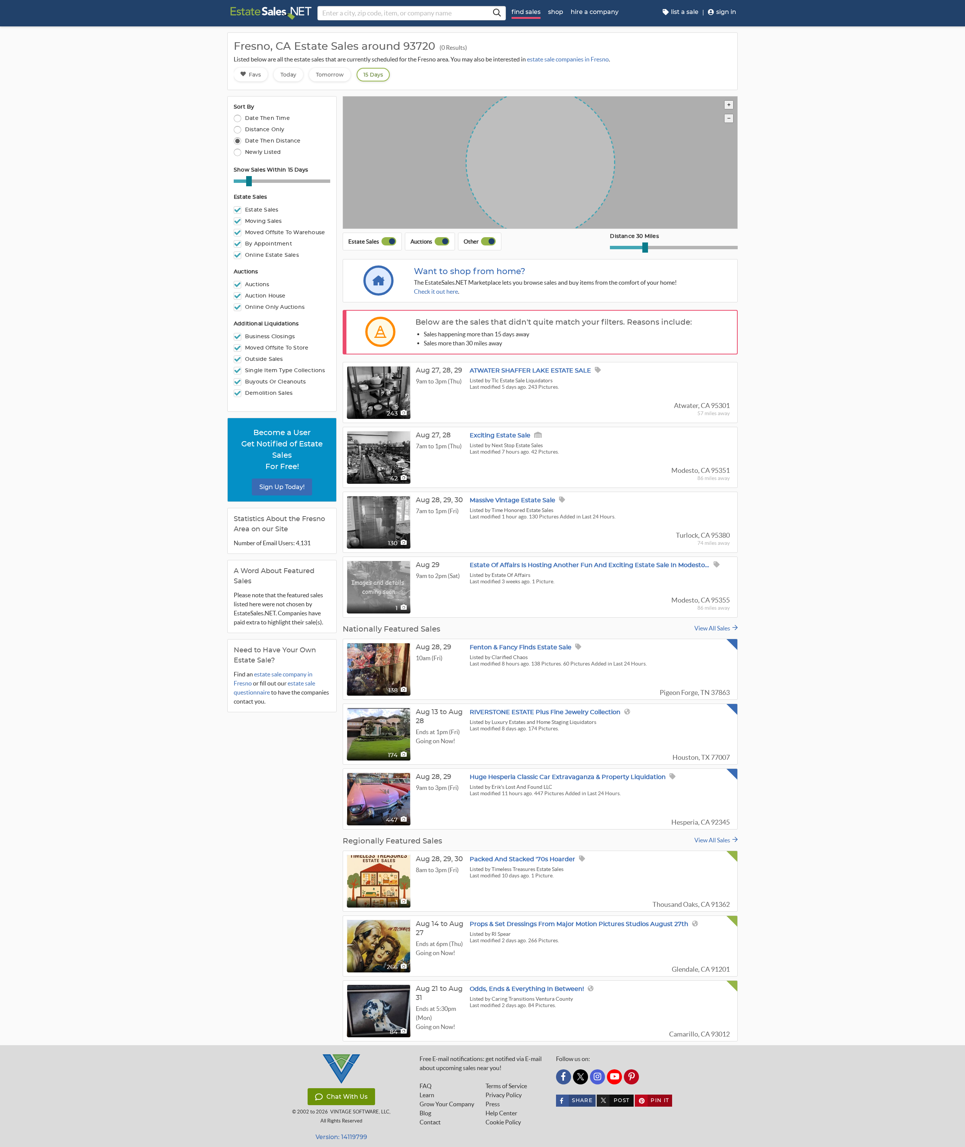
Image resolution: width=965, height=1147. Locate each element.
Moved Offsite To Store (276, 348)
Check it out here (436, 291)
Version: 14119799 (341, 1137)
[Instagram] (597, 1076)
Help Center (501, 1113)
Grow (447, 1104)
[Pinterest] (631, 1076)
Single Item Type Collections (285, 370)
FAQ (426, 1086)
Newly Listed (263, 152)
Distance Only (265, 129)
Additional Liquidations (266, 324)
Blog (425, 1113)
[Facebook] (563, 1076)
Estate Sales (250, 197)
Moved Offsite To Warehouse (285, 232)
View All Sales (713, 628)
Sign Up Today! (282, 487)
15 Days (373, 74)
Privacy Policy (504, 1095)
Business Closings (270, 336)
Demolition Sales (269, 393)
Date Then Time (267, 118)
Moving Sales (263, 221)
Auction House (265, 296)
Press (493, 1104)
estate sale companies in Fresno (568, 59)
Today (288, 74)
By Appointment (268, 244)
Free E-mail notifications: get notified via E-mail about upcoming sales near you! (481, 1063)
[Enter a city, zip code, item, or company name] (497, 13)
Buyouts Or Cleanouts (275, 382)
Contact (430, 1122)
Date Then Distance (273, 141)
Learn (427, 1095)
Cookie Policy (503, 1122)
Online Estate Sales (272, 255)
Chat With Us (347, 1096)
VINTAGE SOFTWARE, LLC (359, 1112)
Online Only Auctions (275, 307)
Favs (255, 74)
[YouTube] (614, 1076)
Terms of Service (506, 1086)
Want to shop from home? (469, 271)
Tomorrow (330, 74)
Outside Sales (264, 359)
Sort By (244, 107)
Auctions (246, 271)
